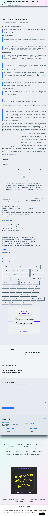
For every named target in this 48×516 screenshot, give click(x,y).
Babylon (37, 267)
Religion (6, 294)
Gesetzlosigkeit (17, 279)
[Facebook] (7, 169)
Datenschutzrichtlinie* (14, 404)
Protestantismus (10, 428)
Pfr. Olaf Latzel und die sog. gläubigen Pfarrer (14, 430)
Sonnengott (14, 294)
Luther (19, 290)
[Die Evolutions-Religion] (12, 357)
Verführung (6, 298)
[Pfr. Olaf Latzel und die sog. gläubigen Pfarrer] (4, 430)
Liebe (12, 290)
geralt (9, 146)
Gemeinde (6, 279)
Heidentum (41, 279)
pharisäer (27, 290)
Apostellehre (28, 267)
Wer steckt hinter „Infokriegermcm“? (36, 424)
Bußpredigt (16, 271)
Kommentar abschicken (8, 408)
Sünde (34, 294)
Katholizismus (21, 286)
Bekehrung (6, 271)
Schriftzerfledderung (40, 162)
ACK (11, 267)
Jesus (13, 286)
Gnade (26, 279)
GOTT (33, 279)
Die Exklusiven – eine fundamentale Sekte (22, 237)
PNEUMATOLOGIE (33, 428)
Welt (33, 298)
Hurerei (23, 283)
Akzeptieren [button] (42, 514)
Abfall (5, 267)
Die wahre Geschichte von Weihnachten (12, 225)
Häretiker (31, 423)
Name (3, 386)
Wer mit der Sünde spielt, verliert (10, 230)
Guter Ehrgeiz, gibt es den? (9, 227)
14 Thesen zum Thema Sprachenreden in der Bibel (27, 245)
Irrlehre (36, 283)
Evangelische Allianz (37, 271)
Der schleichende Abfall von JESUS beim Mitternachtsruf (10, 425)
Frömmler (16, 275)
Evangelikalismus (6, 422)
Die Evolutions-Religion (10, 365)
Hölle (23, 162)
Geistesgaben (35, 275)
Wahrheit (26, 298)
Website (33, 386)
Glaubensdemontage (15, 162)
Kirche (30, 286)
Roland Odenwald (7, 241)
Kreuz (37, 286)
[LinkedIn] (40, 169)
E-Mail (18, 386)
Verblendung (6, 164)
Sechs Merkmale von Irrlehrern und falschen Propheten (16, 223)
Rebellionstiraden (30, 162)
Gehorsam (25, 275)
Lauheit (6, 290)
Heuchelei (6, 283)
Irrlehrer (6, 286)
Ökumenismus (15, 302)
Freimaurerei (7, 275)
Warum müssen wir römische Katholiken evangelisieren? (12, 371)
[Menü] (45, 2)
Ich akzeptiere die (11, 404)
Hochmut (14, 283)
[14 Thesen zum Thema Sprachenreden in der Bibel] (26, 430)
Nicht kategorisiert (23, 22)
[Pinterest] (29, 169)
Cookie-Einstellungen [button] (33, 514)
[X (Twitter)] (18, 169)
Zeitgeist (6, 302)
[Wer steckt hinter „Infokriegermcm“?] (26, 424)
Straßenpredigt (25, 294)
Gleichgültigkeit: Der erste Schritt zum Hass (13, 228)
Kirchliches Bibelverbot (33, 352)
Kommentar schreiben (6, 392)
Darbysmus (25, 271)
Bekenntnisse (6, 162)
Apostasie (18, 267)
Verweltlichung (17, 298)
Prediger (35, 290)
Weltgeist (40, 298)
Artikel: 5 (24, 191)
